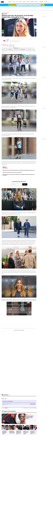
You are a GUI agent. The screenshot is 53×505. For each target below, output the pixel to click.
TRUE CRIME (32, 1)
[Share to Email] (14, 44)
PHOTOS (24, 1)
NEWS (14, 1)
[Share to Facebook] (4, 44)
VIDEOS (28, 1)
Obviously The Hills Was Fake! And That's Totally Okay (12, 172)
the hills (8, 12)
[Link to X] (48, 2)
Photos (5, 12)
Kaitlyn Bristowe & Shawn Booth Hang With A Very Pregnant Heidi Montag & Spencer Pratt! (18, 170)
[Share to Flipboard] (10, 44)
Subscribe (41, 1)
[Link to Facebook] (44, 2)
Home (2, 12)
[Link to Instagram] (46, 2)
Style (17, 1)
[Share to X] (8, 44)
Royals (20, 1)
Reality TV (10, 1)
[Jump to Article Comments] (2, 44)
